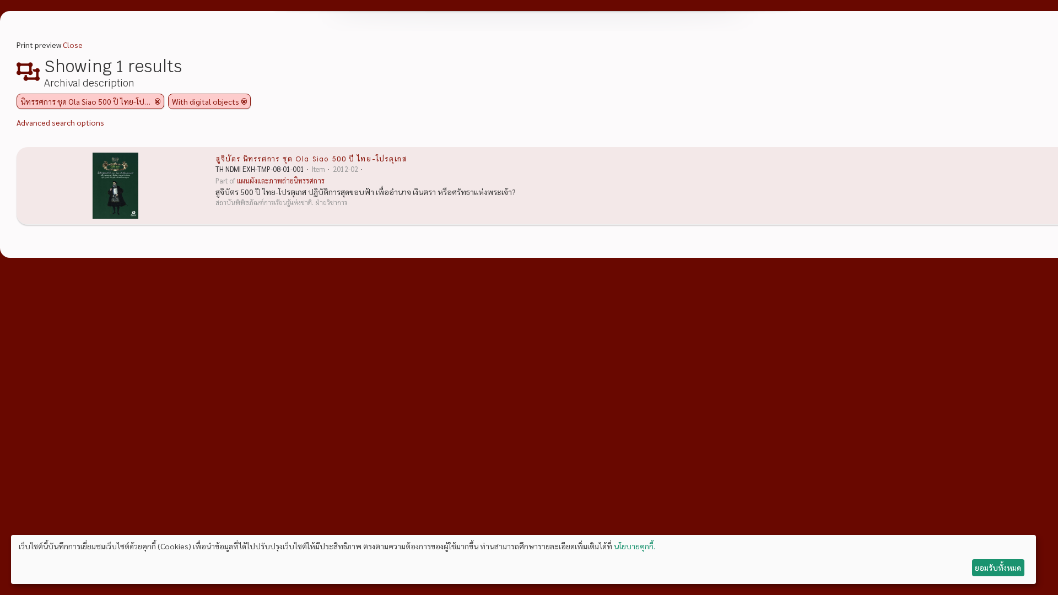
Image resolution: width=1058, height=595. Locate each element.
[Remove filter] (157, 101)
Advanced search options (60, 122)
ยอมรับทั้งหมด (998, 567)
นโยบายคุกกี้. (634, 546)
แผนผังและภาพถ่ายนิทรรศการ (281, 180)
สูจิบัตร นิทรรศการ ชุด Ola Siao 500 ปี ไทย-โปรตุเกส (311, 158)
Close (73, 45)
